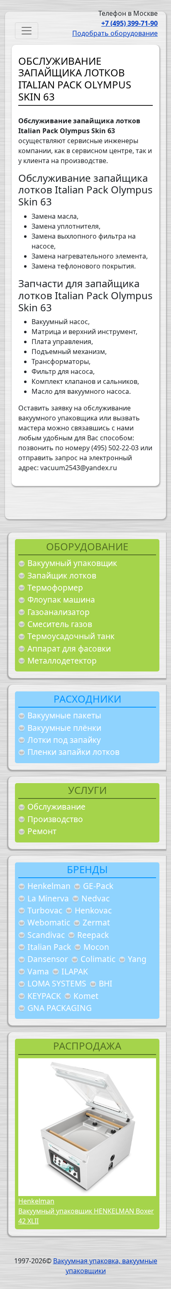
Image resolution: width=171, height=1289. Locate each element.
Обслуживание (56, 806)
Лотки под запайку (64, 739)
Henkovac (93, 910)
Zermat (96, 922)
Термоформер (55, 587)
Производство (55, 819)
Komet (85, 995)
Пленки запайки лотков (73, 751)
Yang (137, 959)
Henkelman (49, 885)
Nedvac (95, 898)
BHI (105, 983)
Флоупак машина (61, 599)
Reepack (93, 934)
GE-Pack (98, 885)
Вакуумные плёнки (64, 727)
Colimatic (98, 959)
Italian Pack (49, 946)
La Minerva (48, 898)
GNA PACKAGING (59, 1007)
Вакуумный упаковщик (72, 563)
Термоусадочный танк (71, 636)
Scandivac (46, 934)
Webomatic (48, 922)
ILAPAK (74, 971)
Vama (38, 971)
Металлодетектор (62, 660)
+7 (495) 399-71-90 (129, 23)
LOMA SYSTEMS (56, 983)
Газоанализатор (58, 612)
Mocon (96, 946)
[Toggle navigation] (26, 30)
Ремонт (41, 831)
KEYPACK (44, 995)
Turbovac (44, 910)
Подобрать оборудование (115, 33)
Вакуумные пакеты (64, 715)
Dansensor (47, 959)
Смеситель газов (59, 624)
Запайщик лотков (61, 575)
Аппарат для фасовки (69, 648)
